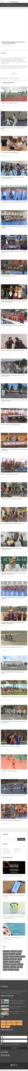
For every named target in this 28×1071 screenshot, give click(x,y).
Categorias (5, 78)
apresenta (17, 956)
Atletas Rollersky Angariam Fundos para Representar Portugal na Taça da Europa (12, 623)
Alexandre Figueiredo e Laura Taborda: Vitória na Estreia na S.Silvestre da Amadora (13, 301)
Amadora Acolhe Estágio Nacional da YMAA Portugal (12, 350)
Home (4, 4)
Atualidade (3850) (6, 853)
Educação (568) (17, 848)
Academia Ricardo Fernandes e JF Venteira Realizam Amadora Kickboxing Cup (12, 178)
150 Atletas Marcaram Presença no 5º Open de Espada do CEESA (13, 128)
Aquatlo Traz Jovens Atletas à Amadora (9, 474)
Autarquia (20, 1024)
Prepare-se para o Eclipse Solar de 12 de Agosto (13, 876)
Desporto (12, 4)
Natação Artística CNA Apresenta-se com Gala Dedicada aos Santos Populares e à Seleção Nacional (17, 1002)
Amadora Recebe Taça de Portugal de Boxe (10, 424)
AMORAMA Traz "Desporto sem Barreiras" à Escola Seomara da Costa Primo (14, 450)
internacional (6, 967)
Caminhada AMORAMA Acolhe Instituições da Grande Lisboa (12, 672)
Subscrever (14, 1048)
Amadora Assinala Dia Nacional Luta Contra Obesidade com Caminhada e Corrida (14, 400)
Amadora (5, 954)
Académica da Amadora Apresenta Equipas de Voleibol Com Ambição (14, 227)
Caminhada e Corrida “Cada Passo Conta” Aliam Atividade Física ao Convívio (13, 722)
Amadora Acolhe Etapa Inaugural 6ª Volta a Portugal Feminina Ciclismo (12, 375)
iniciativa (19, 959)
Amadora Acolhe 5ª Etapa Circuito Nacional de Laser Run (13, 325)
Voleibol (16, 969)
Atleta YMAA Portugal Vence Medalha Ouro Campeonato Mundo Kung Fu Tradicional (13, 573)
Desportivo (18, 954)
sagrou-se (12, 961)
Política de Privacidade (14, 1044)
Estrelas (5, 969)
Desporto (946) (6, 850)
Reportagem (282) (17, 850)
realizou (19, 951)
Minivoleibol (10, 969)
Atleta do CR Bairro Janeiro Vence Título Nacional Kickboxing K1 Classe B (11, 549)
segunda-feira (6, 951)
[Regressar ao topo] (23, 1062)
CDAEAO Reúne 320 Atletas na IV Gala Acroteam (11, 820)
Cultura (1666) (5, 848)
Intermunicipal (6, 964)
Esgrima (11, 956)
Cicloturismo (13, 964)
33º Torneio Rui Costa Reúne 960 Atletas (9, 152)
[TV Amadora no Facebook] (2, 1055)
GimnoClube (13, 951)
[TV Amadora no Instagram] (6, 1055)
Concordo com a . (11, 1044)
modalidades (13, 959)
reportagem (20, 964)
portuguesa (19, 967)
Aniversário (19, 1021)
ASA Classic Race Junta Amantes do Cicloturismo (11, 498)
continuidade (6, 959)
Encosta (3, 1026)
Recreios (13, 1021)
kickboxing (5, 961)
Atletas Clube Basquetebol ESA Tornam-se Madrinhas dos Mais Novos (13, 598)
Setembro (17, 961)
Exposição (3, 1024)
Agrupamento (12, 954)
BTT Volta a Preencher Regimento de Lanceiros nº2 (12, 647)
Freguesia (9, 1024)
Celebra (8, 1021)
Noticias (7, 4)
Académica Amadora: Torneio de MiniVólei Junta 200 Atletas (14, 202)
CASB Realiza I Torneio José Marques (9, 771)
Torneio (14, 1024)
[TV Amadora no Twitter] (4, 1055)
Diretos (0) (16, 851)
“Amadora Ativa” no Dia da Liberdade (9, 103)
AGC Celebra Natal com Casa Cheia (8, 276)
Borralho (22, 956)
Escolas (7, 1026)
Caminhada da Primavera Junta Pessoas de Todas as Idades (14, 696)
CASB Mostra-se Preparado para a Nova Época (11, 746)
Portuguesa (5, 956)
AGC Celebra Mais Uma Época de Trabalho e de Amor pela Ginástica (13, 252)
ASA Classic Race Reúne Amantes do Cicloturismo (11, 523)
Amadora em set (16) (7, 851)
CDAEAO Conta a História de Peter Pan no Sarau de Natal (13, 795)
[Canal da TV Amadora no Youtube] (9, 1055)
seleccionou (13, 967)
